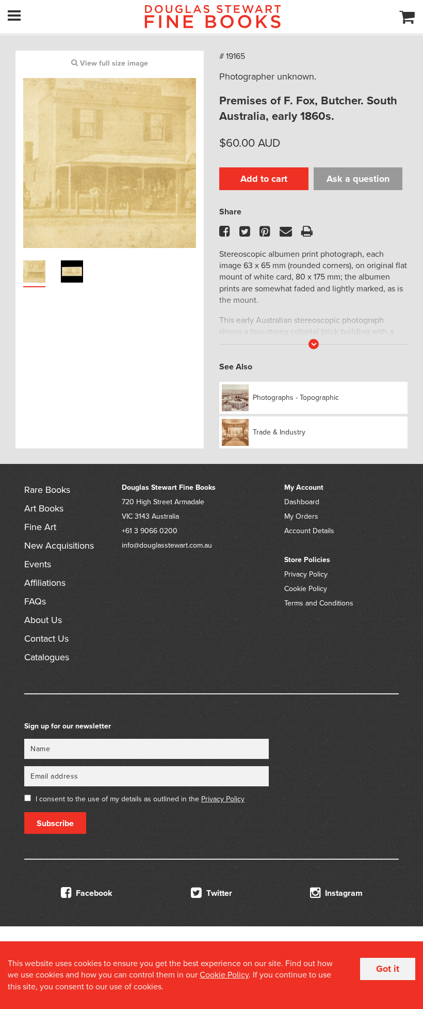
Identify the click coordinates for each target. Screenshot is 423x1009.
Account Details (309, 530)
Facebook (93, 893)
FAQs (35, 601)
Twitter (218, 893)
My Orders (301, 516)
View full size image (113, 63)
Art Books (43, 508)
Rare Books (47, 489)
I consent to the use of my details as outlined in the (140, 799)
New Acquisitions (59, 545)
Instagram (343, 893)
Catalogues (46, 657)
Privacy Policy (306, 574)
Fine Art (40, 527)
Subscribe (55, 823)
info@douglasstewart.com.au (167, 545)
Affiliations (45, 582)
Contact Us (46, 638)
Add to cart (263, 178)
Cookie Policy (305, 588)
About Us (43, 620)
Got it (387, 968)
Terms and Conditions (318, 603)
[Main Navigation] (14, 15)
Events (37, 564)
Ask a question (358, 178)
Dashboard (301, 502)
